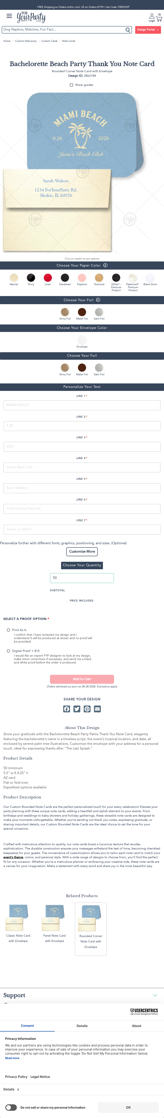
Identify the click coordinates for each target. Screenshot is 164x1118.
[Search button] (128, 29)
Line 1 (81, 396)
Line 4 (81, 458)
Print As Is (19, 630)
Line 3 (81, 437)
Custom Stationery (26, 41)
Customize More (82, 551)
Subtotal (57, 590)
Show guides (84, 85)
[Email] (97, 709)
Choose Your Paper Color (50, 265)
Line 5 (81, 479)
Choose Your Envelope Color (82, 328)
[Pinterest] (87, 709)
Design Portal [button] (146, 29)
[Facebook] (66, 709)
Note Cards (68, 41)
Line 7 (81, 520)
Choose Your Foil (47, 300)
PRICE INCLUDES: (82, 601)
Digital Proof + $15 (26, 651)
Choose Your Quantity (82, 565)
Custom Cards (49, 41)
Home (6, 41)
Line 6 (81, 500)
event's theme (13, 857)
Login (152, 21)
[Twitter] (76, 709)
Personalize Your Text (82, 387)
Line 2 (81, 417)
